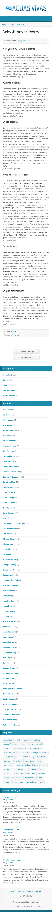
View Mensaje (20, 24)
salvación (41, 773)
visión (41, 782)
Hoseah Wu (7, 606)
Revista (21, 892)
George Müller (9, 575)
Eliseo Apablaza (10, 544)
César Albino (8, 461)
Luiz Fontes (8, 637)
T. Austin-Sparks (10, 709)
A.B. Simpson (8, 410)
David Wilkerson (10, 528)
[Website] (28, 896)
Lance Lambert (9, 632)
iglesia (43, 757)
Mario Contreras (10, 647)
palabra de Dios (31, 765)
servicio (19, 777)
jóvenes (7, 761)
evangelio (36, 752)
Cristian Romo (9, 502)
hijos (17, 757)
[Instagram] (24, 896)
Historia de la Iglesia (30, 757)
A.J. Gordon (8, 415)
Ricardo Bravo (9, 668)
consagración (37, 744)
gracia (10, 757)
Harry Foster (8, 590)
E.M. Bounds (8, 534)
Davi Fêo (6, 518)
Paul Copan (7, 657)
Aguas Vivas (25, 41)
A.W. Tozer (7, 425)
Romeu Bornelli (9, 694)
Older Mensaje (26, 357)
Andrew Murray (9, 446)
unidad (39, 777)
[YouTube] (21, 896)
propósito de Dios (20, 769)
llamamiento (18, 761)
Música (30, 892)
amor (26, 740)
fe (4, 757)
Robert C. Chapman (11, 673)
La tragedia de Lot (11, 830)
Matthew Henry (9, 652)
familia (44, 752)
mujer (39, 761)
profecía (7, 769)
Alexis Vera (7, 435)
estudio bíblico (23, 752)
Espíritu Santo (9, 752)
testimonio (29, 777)
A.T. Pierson (8, 420)
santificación (9, 777)
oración (20, 765)
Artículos (7, 375)
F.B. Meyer (7, 554)
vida (21, 782)
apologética (35, 740)
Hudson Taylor (9, 611)
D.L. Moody (8, 508)
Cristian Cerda (9, 492)
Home (4, 24)
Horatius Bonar (9, 601)
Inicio (13, 892)
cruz (13, 748)
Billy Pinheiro (8, 451)
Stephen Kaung (9, 704)
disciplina (27, 748)
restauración (19, 773)
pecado (44, 765)
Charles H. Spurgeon (12, 477)
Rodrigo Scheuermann (12, 688)
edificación (38, 748)
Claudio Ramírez (10, 487)
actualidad (8, 740)
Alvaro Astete (9, 440)
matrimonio (29, 761)
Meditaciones (9, 390)
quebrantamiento (37, 769)
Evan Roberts (8, 549)
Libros (5, 385)
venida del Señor (10, 782)
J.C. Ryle (6, 616)
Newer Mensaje (26, 351)
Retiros (38, 892)
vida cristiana (31, 782)
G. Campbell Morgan (12, 559)
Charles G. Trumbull (11, 472)
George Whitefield (11, 580)
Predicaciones (9, 395)
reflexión (7, 773)
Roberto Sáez (9, 678)
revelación (31, 773)
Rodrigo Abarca (10, 683)
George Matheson (11, 570)
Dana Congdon (9, 513)
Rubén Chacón (9, 699)
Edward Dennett (10, 539)
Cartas (10, 24)
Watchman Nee (9, 719)
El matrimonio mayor (12, 860)
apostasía (7, 744)
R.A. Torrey (7, 663)
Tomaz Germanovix (11, 714)
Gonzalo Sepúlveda (11, 585)
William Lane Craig (11, 725)
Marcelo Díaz (8, 642)
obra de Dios (9, 765)
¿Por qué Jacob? (10, 797)
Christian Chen (9, 482)
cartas (16, 335)
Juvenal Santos (9, 626)
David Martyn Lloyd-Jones (14, 523)
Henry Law (7, 596)
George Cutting (10, 564)
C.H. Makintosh (9, 456)
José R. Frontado (10, 621)
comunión (26, 744)
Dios (19, 748)
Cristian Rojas (9, 497)
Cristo (6, 748)
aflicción (18, 740)
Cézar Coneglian (10, 466)
